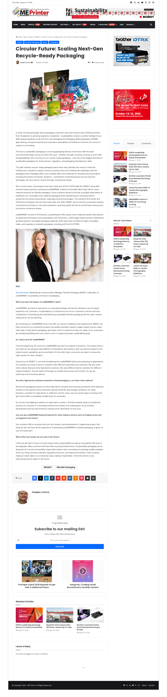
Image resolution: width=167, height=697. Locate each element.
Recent (117, 143)
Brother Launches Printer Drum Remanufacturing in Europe (88, 627)
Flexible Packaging (32, 42)
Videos (92, 24)
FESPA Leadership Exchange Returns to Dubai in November (29, 626)
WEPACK (33, 24)
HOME (15, 24)
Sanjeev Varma (25, 62)
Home (19, 37)
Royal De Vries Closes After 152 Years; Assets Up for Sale (59, 626)
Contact (151, 685)
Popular (130, 143)
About (144, 685)
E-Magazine (106, 24)
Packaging (54, 42)
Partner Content (50, 24)
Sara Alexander (22, 292)
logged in (29, 654)
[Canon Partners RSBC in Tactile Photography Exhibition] (120, 191)
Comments (146, 143)
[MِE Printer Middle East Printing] (32, 12)
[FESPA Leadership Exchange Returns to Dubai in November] (29, 615)
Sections (64, 24)
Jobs (121, 24)
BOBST (37, 37)
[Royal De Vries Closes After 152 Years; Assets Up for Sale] (59, 615)
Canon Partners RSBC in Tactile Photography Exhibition (139, 190)
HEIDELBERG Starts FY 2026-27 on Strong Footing (138, 202)
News (23, 24)
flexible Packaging (66, 467)
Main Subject (28, 37)
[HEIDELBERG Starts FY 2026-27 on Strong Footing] (120, 202)
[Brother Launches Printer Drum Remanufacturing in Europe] (90, 615)
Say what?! (79, 24)
